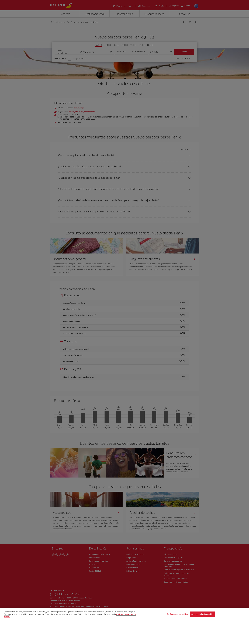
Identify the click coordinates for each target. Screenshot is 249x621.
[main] (124, 614)
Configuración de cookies (177, 614)
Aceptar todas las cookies (202, 614)
